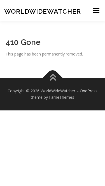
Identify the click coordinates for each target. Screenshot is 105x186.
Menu (96, 10)
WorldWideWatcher (42, 11)
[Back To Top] (52, 78)
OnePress (88, 90)
